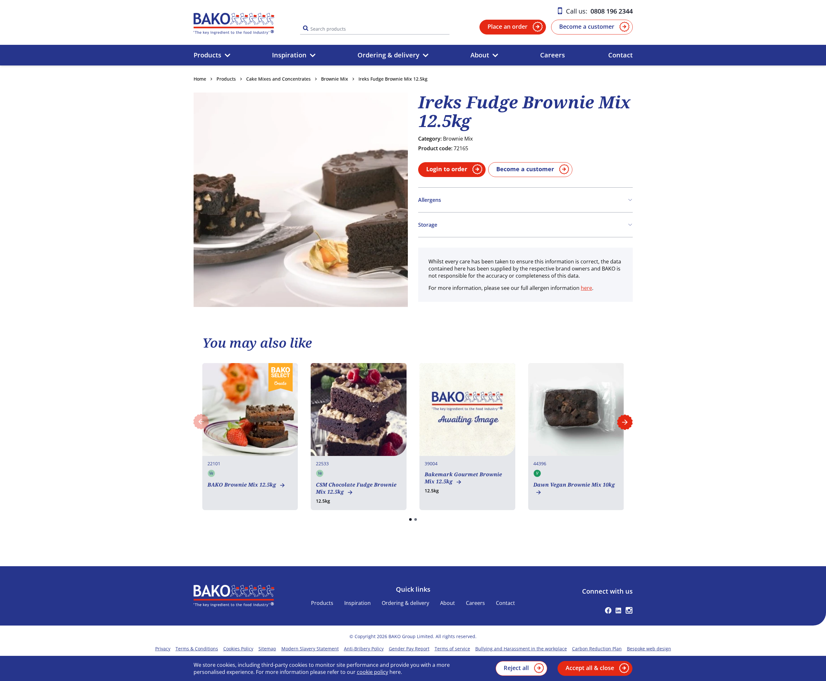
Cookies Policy (238, 649)
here (586, 287)
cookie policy (372, 672)
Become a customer (586, 26)
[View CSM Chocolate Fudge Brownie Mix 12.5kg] (359, 436)
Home (200, 79)
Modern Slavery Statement (310, 649)
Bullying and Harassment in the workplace (521, 649)
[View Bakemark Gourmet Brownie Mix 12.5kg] (467, 436)
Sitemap (267, 649)
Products (207, 55)
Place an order (508, 26)
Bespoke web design (649, 649)
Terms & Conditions (197, 649)
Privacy (162, 649)
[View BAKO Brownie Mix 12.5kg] (250, 436)
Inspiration (289, 55)
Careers (552, 55)
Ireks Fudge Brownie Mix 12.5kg (393, 79)
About (479, 55)
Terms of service (452, 649)
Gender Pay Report (409, 649)
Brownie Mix (334, 79)
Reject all (516, 668)
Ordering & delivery (388, 55)
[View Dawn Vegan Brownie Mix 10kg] (576, 436)
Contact (620, 55)
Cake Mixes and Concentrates (278, 79)
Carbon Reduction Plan (597, 649)
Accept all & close (590, 668)
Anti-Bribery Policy (364, 649)
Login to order (446, 169)
